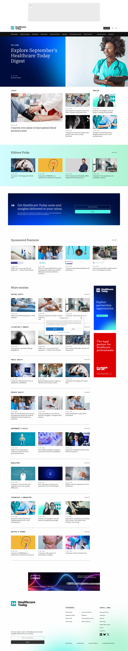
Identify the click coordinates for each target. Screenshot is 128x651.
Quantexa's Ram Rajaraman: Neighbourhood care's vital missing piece (103, 134)
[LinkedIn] (101, 634)
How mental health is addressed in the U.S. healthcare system (105, 269)
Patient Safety (14, 34)
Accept (55, 329)
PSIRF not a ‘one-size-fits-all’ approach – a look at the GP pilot (22, 269)
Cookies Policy (60, 332)
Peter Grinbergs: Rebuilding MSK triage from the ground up (77, 177)
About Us (102, 618)
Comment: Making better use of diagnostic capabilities (22, 382)
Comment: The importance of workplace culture (103, 177)
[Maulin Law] (105, 355)
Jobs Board (111, 34)
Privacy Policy (67, 332)
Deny (73, 329)
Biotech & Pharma (88, 34)
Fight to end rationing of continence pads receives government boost (20, 451)
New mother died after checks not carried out (77, 349)
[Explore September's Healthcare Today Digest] (91, 62)
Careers (101, 627)
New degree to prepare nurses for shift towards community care (77, 111)
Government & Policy (55, 34)
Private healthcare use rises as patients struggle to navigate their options (50, 415)
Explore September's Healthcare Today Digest (34, 55)
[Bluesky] (104, 634)
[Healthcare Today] (18, 28)
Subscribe (106, 28)
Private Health (44, 34)
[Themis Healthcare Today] (64, 581)
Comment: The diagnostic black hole (22, 177)
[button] (81, 318)
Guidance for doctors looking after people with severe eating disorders (77, 134)
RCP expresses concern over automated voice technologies (48, 485)
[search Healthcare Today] (112, 28)
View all (114, 152)
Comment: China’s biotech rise (76, 553)
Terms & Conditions (93, 643)
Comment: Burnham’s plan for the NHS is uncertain (77, 450)
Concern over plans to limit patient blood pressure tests (33, 129)
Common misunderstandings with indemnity (77, 269)
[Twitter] (108, 634)
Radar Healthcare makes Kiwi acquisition (75, 414)
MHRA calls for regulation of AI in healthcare (77, 485)
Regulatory (64, 34)
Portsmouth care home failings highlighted (21, 349)
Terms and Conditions (43, 214)
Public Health (35, 34)
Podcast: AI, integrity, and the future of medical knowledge (103, 111)
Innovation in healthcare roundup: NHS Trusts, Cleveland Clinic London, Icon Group (77, 520)
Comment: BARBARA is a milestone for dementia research (49, 177)
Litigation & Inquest (24, 34)
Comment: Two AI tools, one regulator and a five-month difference (21, 486)
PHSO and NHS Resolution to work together (23, 316)
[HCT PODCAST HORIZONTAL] (64, 12)
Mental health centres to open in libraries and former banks (49, 382)
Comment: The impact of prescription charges (46, 554)
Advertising (102, 621)
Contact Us (102, 630)
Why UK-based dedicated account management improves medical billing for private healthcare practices (50, 270)
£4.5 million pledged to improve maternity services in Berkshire (49, 450)
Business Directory (101, 34)
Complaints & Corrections (109, 643)
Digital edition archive (105, 624)
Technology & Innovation (75, 34)
